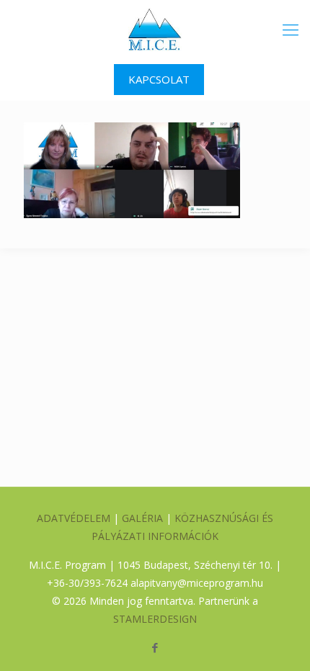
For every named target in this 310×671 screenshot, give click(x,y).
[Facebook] (155, 647)
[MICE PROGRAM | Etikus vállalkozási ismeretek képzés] (155, 28)
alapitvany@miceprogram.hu (196, 583)
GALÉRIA (142, 518)
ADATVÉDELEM (73, 518)
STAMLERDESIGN (155, 619)
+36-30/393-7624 (87, 583)
